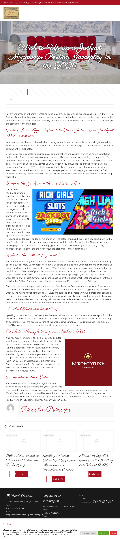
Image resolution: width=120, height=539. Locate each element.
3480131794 (25, 2)
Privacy (82, 495)
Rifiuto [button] (113, 533)
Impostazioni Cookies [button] (89, 533)
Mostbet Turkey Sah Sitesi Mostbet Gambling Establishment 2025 (96, 460)
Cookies (82, 498)
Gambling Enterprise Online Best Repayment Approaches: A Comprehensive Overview (60, 462)
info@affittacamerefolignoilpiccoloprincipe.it (57, 2)
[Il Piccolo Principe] (11, 13)
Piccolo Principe (46, 410)
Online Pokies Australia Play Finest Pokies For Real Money (22, 460)
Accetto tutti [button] (103, 533)
